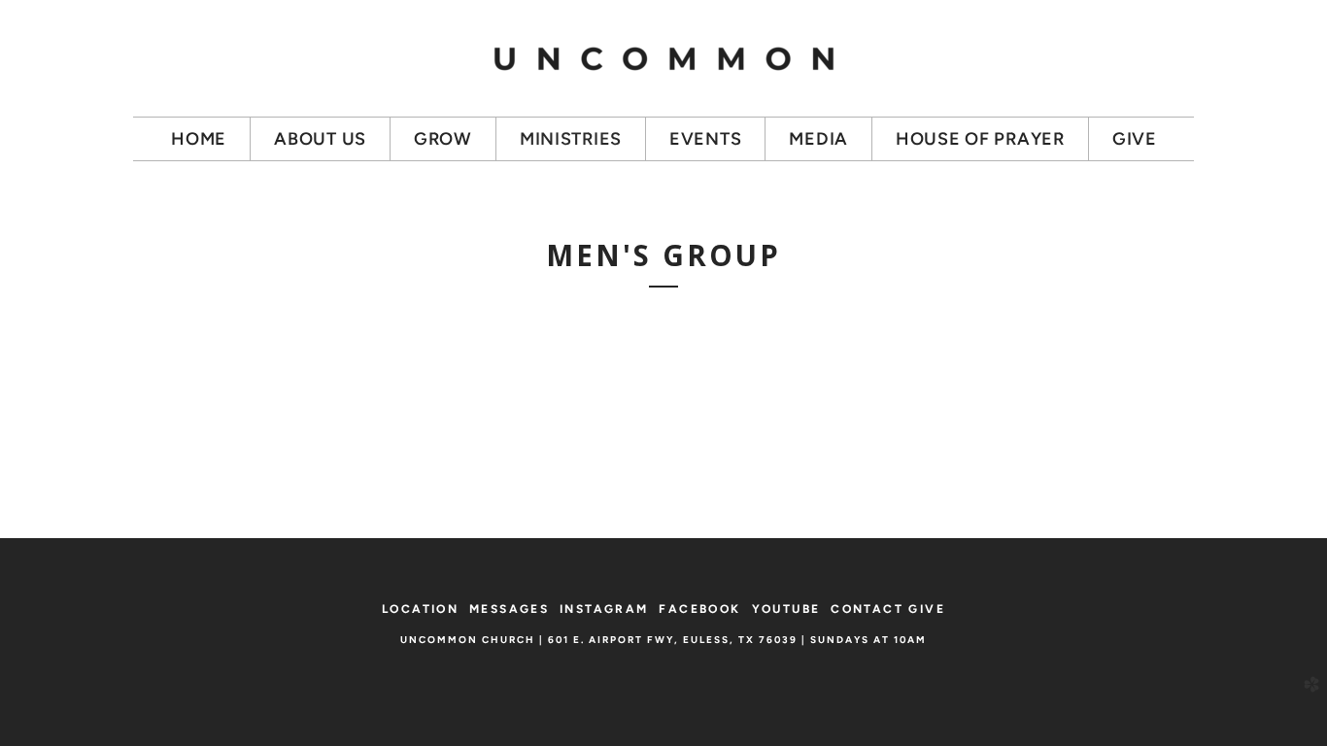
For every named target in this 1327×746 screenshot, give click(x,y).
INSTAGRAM (604, 609)
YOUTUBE (786, 609)
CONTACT (867, 609)
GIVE (926, 609)
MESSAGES (509, 609)
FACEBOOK (699, 609)
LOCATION (420, 609)
